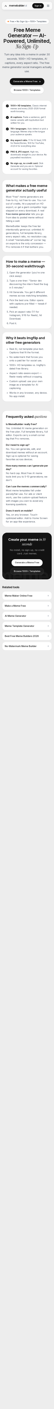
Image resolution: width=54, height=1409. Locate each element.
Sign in (38, 5)
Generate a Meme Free (25, 81)
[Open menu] (48, 6)
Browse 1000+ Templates (27, 90)
